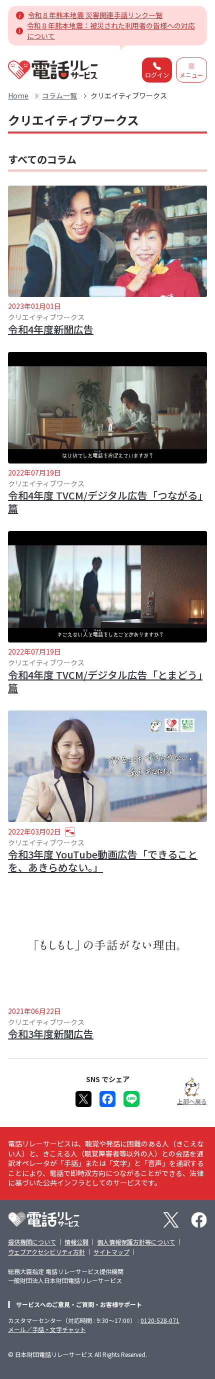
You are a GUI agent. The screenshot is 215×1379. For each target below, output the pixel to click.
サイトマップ (112, 1252)
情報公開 (76, 1242)
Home (18, 95)
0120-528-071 (160, 1320)
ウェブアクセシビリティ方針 (46, 1252)
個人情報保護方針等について (136, 1242)
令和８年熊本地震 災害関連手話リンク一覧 (95, 15)
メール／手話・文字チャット (47, 1329)
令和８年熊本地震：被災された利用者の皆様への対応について (111, 30)
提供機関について (32, 1242)
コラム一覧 (59, 95)
